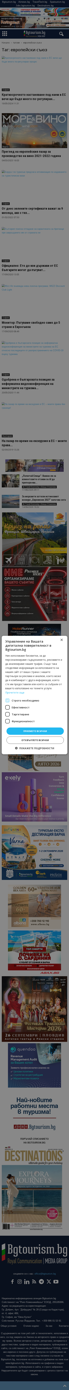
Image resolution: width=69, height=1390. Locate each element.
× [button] (61, 640)
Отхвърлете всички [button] (35, 740)
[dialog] (34, 695)
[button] (34, 748)
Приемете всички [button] (35, 731)
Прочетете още (14, 692)
